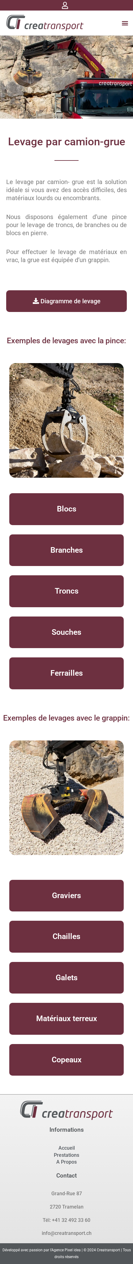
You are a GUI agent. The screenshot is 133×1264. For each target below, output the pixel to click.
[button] (125, 23)
